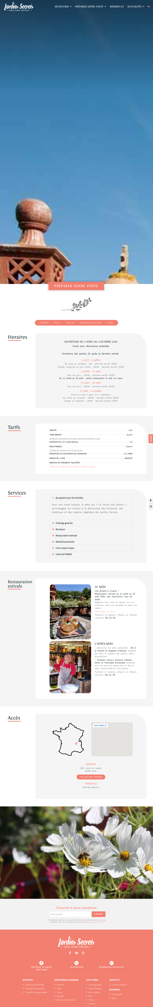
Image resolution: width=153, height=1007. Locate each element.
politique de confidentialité (94, 922)
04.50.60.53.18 (76, 967)
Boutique (60, 529)
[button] (91, 498)
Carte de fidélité (64, 554)
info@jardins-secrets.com (111, 967)
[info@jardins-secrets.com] (112, 963)
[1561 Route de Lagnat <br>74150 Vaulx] (41, 963)
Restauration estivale (66, 535)
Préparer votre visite (89, 6)
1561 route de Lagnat (91, 768)
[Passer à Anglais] (149, 6)
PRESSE (151, 438)
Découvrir (62, 6)
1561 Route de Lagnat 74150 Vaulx (41, 968)
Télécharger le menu (105, 611)
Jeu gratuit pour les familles (69, 497)
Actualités (134, 6)
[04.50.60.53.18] (76, 963)
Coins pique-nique (65, 548)
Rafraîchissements (65, 541)
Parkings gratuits (64, 523)
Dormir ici (117, 6)
